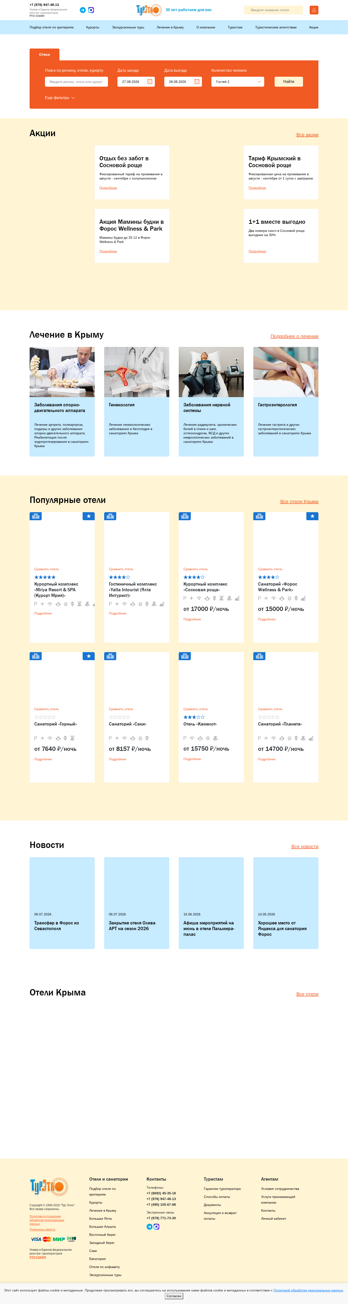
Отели (44, 54)
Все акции (307, 134)
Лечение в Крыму (170, 27)
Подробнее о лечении (294, 336)
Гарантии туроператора (222, 1189)
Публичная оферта (42, 1229)
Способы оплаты (217, 1197)
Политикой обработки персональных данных (308, 1290)
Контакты (268, 1210)
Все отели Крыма (299, 501)
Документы (212, 1205)
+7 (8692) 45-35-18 (161, 1193)
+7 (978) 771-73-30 (161, 1218)
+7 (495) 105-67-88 (161, 1204)
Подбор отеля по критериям (52, 27)
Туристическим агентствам (276, 27)
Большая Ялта (100, 1218)
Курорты (92, 27)
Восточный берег (102, 1235)
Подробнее (43, 613)
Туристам (235, 27)
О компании (205, 27)
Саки (93, 1251)
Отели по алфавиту (104, 1267)
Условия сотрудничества (280, 1189)
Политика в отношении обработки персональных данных (47, 1220)
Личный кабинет (273, 1218)
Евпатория (97, 1259)
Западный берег (102, 1243)
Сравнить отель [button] (46, 569)
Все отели (307, 994)
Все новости (304, 846)
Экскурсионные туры (128, 27)
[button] (68, 98)
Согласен (174, 1296)
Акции (313, 27)
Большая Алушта (102, 1226)
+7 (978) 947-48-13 (44, 5)
